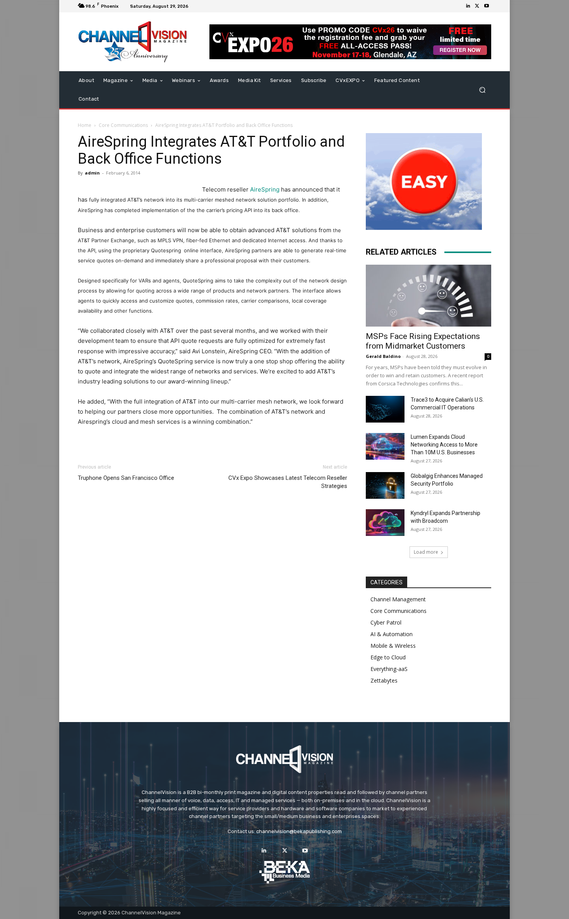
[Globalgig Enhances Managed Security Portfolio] (385, 485)
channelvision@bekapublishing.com (299, 831)
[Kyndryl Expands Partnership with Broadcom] (385, 522)
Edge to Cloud (388, 657)
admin (92, 173)
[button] (482, 90)
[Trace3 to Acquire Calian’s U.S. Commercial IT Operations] (385, 409)
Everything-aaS (389, 669)
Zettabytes (384, 680)
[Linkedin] (468, 6)
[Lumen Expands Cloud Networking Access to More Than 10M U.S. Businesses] (385, 446)
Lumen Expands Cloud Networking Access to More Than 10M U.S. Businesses (444, 444)
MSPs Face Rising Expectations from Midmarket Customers (423, 341)
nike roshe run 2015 (181, 482)
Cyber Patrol (385, 622)
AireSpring (264, 189)
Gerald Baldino (383, 356)
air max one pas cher (114, 492)
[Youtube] (486, 6)
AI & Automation (391, 634)
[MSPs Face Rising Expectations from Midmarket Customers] (428, 296)
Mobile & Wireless (393, 645)
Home (84, 125)
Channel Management (398, 599)
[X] (477, 6)
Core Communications (123, 125)
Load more (426, 552)
